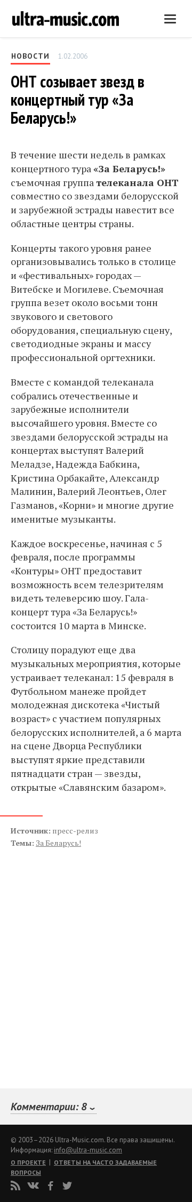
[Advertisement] (75, 956)
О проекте (28, 1162)
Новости (30, 56)
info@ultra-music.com (88, 1150)
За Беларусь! (58, 843)
